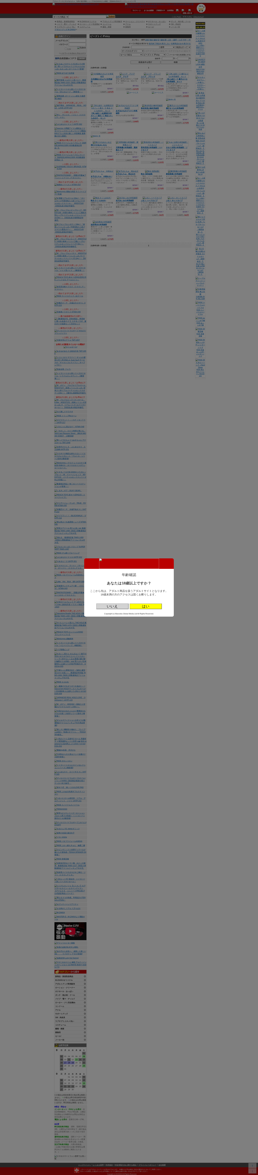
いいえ (112, 606)
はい (145, 606)
